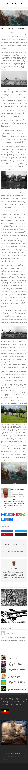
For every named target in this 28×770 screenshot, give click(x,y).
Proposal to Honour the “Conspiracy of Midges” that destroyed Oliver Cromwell (16, 670)
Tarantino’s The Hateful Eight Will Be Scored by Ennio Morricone (15, 544)
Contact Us (11, 766)
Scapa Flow (3, 526)
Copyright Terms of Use (19, 766)
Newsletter (14, 767)
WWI (8, 526)
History (8, 32)
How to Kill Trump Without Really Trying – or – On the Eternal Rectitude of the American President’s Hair (17, 676)
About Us (6, 766)
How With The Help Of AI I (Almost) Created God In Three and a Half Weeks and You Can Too (16, 682)
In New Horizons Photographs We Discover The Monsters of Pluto (13, 552)
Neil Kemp (3, 32)
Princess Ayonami (11, 746)
